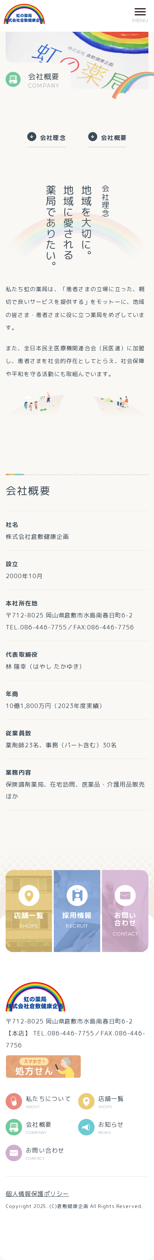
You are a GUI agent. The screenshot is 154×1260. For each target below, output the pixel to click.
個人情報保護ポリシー (37, 1194)
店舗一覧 (29, 919)
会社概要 (114, 137)
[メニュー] (140, 16)
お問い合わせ (125, 923)
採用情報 (77, 919)
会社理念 (53, 137)
